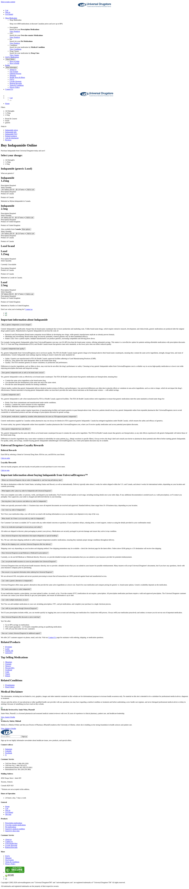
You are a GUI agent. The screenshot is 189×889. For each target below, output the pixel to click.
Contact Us (9, 89)
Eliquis (7, 676)
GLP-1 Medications (12, 57)
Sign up (24, 736)
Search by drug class (12, 831)
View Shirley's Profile (8, 728)
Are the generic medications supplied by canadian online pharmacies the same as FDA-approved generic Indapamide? (39, 416)
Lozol (7, 649)
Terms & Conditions (17, 85)
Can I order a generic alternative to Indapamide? (17, 580)
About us (8, 839)
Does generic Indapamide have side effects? (16, 429)
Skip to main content (8, 2)
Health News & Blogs (17, 77)
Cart (6, 808)
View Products (15, 31)
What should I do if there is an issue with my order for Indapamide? (23, 518)
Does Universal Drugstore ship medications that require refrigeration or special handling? (30, 536)
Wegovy (8, 666)
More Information (11, 67)
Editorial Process (15, 73)
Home (7, 103)
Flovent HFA (9, 668)
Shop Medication (11, 18)
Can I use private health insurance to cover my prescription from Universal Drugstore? (29, 561)
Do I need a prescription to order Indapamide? (16, 589)
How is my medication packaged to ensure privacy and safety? (22, 527)
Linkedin (8, 751)
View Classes (14, 55)
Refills (7, 65)
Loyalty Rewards (11, 845)
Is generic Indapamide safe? (11, 394)
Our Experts (14, 71)
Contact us (28, 309)
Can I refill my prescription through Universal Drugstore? (19, 608)
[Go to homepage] (94, 7)
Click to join (5, 470)
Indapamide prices (11, 130)
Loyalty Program (15, 81)
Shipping (13, 75)
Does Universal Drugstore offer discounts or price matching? (21, 617)
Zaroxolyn (8, 653)
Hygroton (8, 647)
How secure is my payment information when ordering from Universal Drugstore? (27, 572)
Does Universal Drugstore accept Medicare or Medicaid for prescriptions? (25, 553)
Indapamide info (11, 132)
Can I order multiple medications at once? (15, 600)
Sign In (7, 810)
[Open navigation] (10, 100)
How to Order (14, 61)
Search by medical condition (15, 829)
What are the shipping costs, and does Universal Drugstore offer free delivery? (26, 544)
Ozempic (8, 664)
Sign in (7, 12)
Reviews (8, 140)
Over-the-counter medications (15, 825)
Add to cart (30, 189)
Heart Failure (9, 687)
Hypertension (10, 685)
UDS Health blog (11, 843)
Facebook (8, 753)
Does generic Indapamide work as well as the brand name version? (23, 372)
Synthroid (8, 670)
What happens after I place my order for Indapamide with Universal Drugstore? (26, 491)
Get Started (9, 14)
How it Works (10, 59)
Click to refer (5, 458)
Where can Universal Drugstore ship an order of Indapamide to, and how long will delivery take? (32, 480)
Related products (11, 136)
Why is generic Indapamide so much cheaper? (16, 324)
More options (26, 229)
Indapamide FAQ (11, 134)
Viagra (7, 674)
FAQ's (12, 79)
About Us (13, 69)
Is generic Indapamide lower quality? (13, 349)
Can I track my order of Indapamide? (13, 510)
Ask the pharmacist (11, 138)
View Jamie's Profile (8, 717)
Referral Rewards (16, 83)
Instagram (8, 749)
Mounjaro (8, 662)
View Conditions (15, 49)
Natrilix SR (9, 651)
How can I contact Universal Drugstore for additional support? (21, 633)
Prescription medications (13, 823)
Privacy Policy (15, 87)
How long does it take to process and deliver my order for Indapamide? (24, 501)
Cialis (7, 672)
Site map (8, 814)
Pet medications (10, 827)
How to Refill (14, 63)
